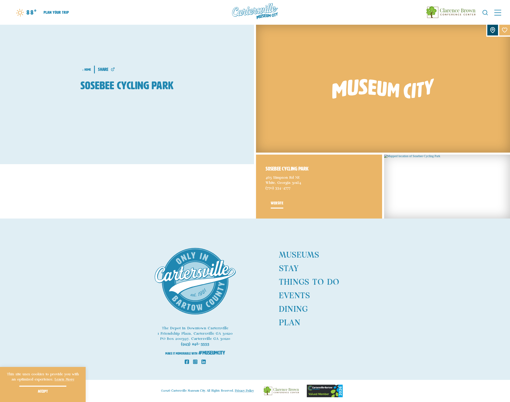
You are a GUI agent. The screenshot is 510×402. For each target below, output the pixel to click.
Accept (43, 391)
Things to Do (309, 282)
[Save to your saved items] (504, 30)
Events (294, 296)
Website (277, 203)
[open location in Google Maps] (447, 186)
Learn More (64, 379)
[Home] (255, 12)
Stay (289, 269)
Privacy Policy (244, 390)
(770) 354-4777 (278, 188)
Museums (299, 255)
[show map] (492, 30)
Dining (293, 309)
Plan (289, 323)
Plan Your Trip (56, 12)
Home (87, 69)
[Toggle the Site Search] (485, 12)
